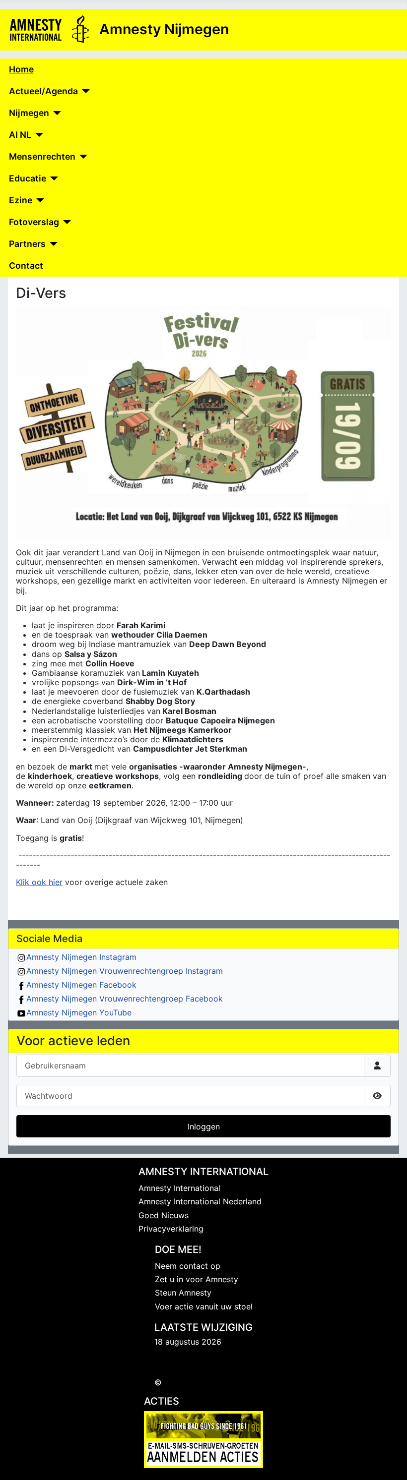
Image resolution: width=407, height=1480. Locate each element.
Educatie (27, 178)
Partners (27, 243)
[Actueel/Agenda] (84, 91)
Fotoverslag (34, 222)
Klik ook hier (39, 882)
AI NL (20, 134)
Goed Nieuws (163, 1215)
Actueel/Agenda (43, 91)
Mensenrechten (42, 156)
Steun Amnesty (183, 1293)
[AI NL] (37, 135)
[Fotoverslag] (65, 222)
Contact (26, 265)
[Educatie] (52, 178)
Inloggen (204, 1126)
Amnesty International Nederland (200, 1201)
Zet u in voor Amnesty (196, 1279)
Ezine (20, 200)
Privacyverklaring (171, 1229)
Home (21, 69)
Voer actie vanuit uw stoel (204, 1306)
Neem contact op (187, 1266)
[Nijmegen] (55, 113)
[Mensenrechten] (81, 157)
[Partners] (52, 244)
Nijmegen (29, 113)
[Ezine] (38, 200)
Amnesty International (179, 1188)
